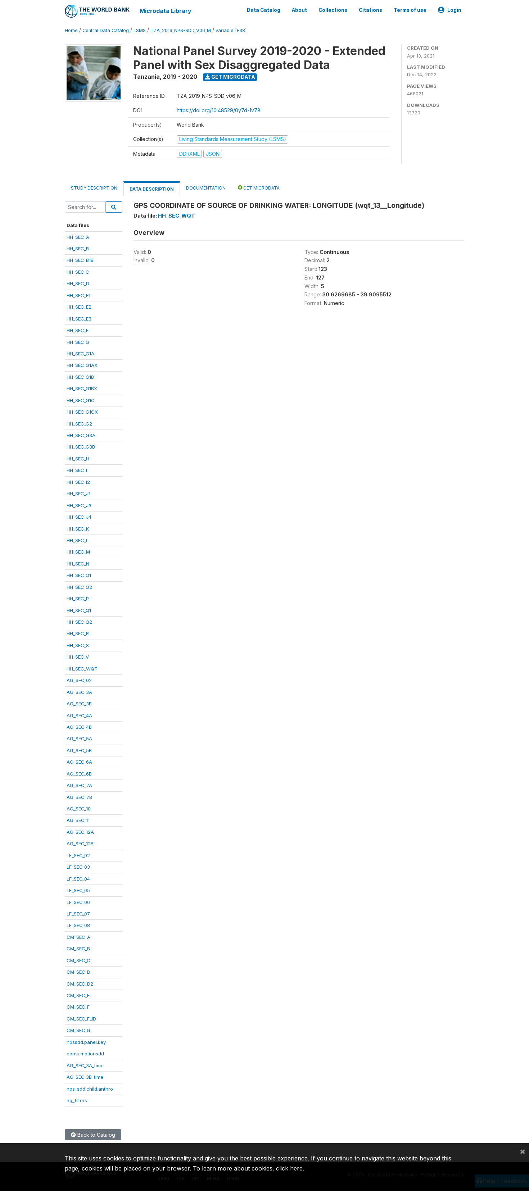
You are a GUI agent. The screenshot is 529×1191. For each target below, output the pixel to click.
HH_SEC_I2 (78, 482)
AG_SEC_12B (80, 843)
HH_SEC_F (78, 330)
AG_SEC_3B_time (85, 1077)
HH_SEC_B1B (80, 260)
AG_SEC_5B (79, 750)
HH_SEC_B (78, 248)
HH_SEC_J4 (79, 517)
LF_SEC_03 (78, 867)
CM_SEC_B (78, 948)
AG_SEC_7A (79, 785)
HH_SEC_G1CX (82, 412)
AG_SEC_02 (79, 680)
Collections (332, 10)
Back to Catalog (95, 1135)
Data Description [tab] (152, 189)
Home (71, 30)
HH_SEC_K (78, 529)
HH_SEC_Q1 (79, 610)
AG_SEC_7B (79, 797)
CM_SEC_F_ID (81, 1019)
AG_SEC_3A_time (85, 1065)
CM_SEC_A (78, 937)
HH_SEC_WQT (82, 669)
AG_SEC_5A (79, 738)
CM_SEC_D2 (80, 984)
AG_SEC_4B (79, 727)
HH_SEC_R (78, 633)
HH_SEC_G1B (80, 377)
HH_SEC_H (78, 459)
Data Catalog (263, 10)
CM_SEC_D (78, 972)
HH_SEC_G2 (79, 424)
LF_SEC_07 (78, 914)
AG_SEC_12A (80, 832)
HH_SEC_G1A (80, 353)
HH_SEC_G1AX (82, 365)
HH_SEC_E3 (79, 319)
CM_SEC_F (78, 1007)
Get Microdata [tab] (261, 188)
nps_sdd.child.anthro (90, 1089)
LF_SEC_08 (78, 925)
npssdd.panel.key (86, 1042)
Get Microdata (232, 77)
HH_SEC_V (78, 657)
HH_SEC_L (78, 540)
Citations (370, 10)
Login (454, 10)
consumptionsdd (85, 1053)
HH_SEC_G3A (81, 435)
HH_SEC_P (78, 598)
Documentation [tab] (206, 188)
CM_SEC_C (78, 960)
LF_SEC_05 (78, 890)
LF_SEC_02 (78, 855)
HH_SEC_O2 (79, 587)
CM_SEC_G (78, 1030)
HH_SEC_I (77, 470)
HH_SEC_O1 (79, 575)
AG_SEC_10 (79, 809)
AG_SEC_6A (79, 762)
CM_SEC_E (78, 995)
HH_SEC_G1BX (82, 388)
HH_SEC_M (78, 552)
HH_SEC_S (78, 645)
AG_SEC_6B (79, 774)
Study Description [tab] (94, 188)
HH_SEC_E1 (78, 295)
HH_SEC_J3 (79, 505)
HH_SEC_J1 (78, 493)
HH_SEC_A (78, 237)
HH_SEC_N (78, 564)
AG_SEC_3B (79, 703)
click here (289, 1168)
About (299, 10)
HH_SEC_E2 (79, 307)
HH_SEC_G (78, 342)
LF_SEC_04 (78, 879)
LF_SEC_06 (78, 902)
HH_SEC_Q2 (79, 622)
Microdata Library (165, 10)
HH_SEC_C (78, 272)
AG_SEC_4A (79, 715)
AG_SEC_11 (78, 820)
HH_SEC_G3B (81, 447)
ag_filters (77, 1100)
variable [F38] (231, 30)
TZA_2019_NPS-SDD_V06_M (180, 30)
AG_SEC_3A (79, 692)
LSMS (140, 30)
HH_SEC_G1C (81, 400)
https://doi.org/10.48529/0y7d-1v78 (219, 110)
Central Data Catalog (105, 30)
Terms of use (410, 10)
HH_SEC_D (78, 283)
